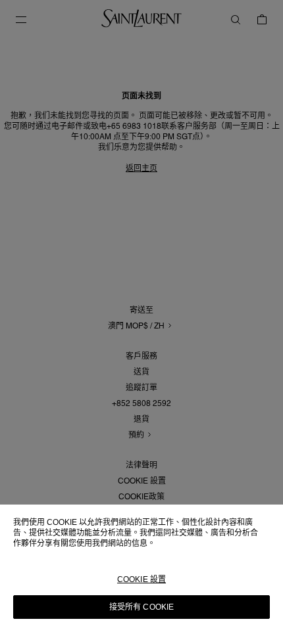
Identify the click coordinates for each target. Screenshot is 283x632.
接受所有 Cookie (141, 607)
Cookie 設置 (141, 579)
